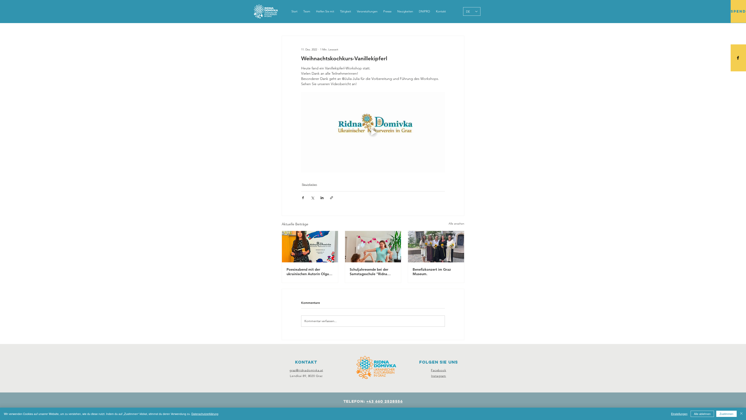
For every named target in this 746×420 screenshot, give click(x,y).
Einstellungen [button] (679, 414)
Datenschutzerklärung (204, 414)
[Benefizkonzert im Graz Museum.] (436, 246)
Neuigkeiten (309, 184)
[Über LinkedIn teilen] (322, 198)
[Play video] (373, 132)
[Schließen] (741, 414)
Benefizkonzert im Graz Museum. (432, 271)
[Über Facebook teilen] (303, 198)
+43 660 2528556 (384, 401)
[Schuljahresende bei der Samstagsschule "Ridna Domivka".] (373, 246)
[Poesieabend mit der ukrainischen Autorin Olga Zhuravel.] (310, 246)
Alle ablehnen (702, 414)
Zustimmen (726, 414)
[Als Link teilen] (331, 198)
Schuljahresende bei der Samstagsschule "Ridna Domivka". (369, 271)
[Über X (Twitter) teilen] (312, 198)
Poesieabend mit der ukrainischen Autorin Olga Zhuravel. (308, 271)
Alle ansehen (456, 223)
